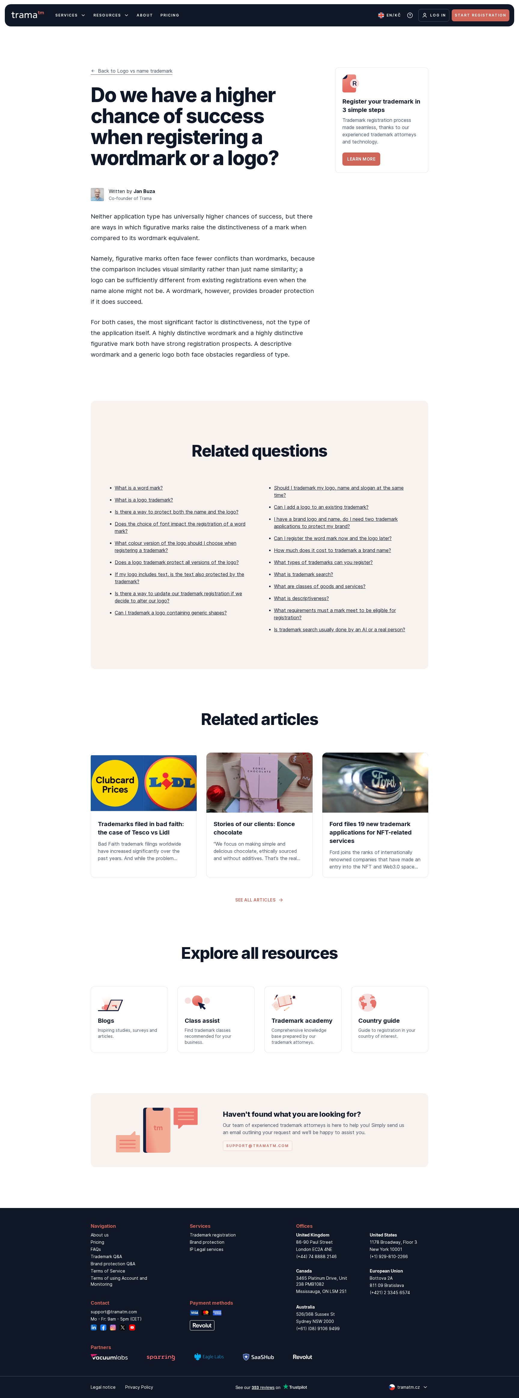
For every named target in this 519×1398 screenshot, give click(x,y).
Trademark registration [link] (213, 1234)
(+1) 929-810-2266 (389, 1256)
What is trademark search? (303, 574)
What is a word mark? (139, 488)
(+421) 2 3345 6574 (390, 1292)
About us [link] (100, 1234)
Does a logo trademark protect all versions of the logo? (177, 562)
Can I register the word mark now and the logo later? (333, 538)
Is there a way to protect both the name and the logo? (176, 512)
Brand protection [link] (207, 1242)
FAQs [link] (96, 1249)
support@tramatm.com (114, 1311)
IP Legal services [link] (206, 1249)
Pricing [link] (97, 1242)
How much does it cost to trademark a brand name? (332, 550)
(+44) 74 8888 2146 (316, 1256)
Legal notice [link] (103, 1387)
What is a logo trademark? (144, 500)
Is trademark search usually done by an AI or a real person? (339, 630)
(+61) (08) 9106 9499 (318, 1328)
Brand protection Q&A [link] (113, 1263)
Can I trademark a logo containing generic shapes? (171, 613)
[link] (381, 120)
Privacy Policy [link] (139, 1387)
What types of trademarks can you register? (323, 562)
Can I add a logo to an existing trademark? (321, 507)
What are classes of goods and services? (320, 586)
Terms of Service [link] (108, 1270)
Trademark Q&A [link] (106, 1256)
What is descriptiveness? (301, 598)
